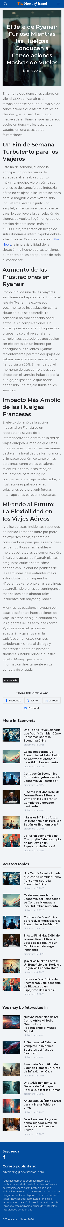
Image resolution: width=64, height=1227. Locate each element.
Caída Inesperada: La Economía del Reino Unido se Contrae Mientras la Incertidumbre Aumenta (42, 757)
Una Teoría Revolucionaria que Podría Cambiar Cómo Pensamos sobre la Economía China (42, 735)
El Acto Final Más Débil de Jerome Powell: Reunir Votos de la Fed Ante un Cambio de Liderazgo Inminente (42, 799)
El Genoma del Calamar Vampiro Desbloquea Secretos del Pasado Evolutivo (40, 1048)
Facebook (15, 700)
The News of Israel (16, 1219)
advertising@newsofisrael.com (23, 1172)
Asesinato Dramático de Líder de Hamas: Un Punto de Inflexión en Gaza (42, 1068)
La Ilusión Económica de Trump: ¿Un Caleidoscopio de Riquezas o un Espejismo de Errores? (42, 841)
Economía (11, 680)
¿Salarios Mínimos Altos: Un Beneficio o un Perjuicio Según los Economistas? (42, 821)
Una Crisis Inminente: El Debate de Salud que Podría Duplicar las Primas (42, 1086)
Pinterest (34, 708)
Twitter (35, 700)
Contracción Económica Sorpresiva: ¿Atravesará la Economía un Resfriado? (42, 777)
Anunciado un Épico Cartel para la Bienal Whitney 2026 (42, 1104)
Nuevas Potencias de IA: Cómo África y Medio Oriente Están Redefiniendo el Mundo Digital (41, 1024)
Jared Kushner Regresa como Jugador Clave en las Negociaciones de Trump (40, 1125)
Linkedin (53, 700)
